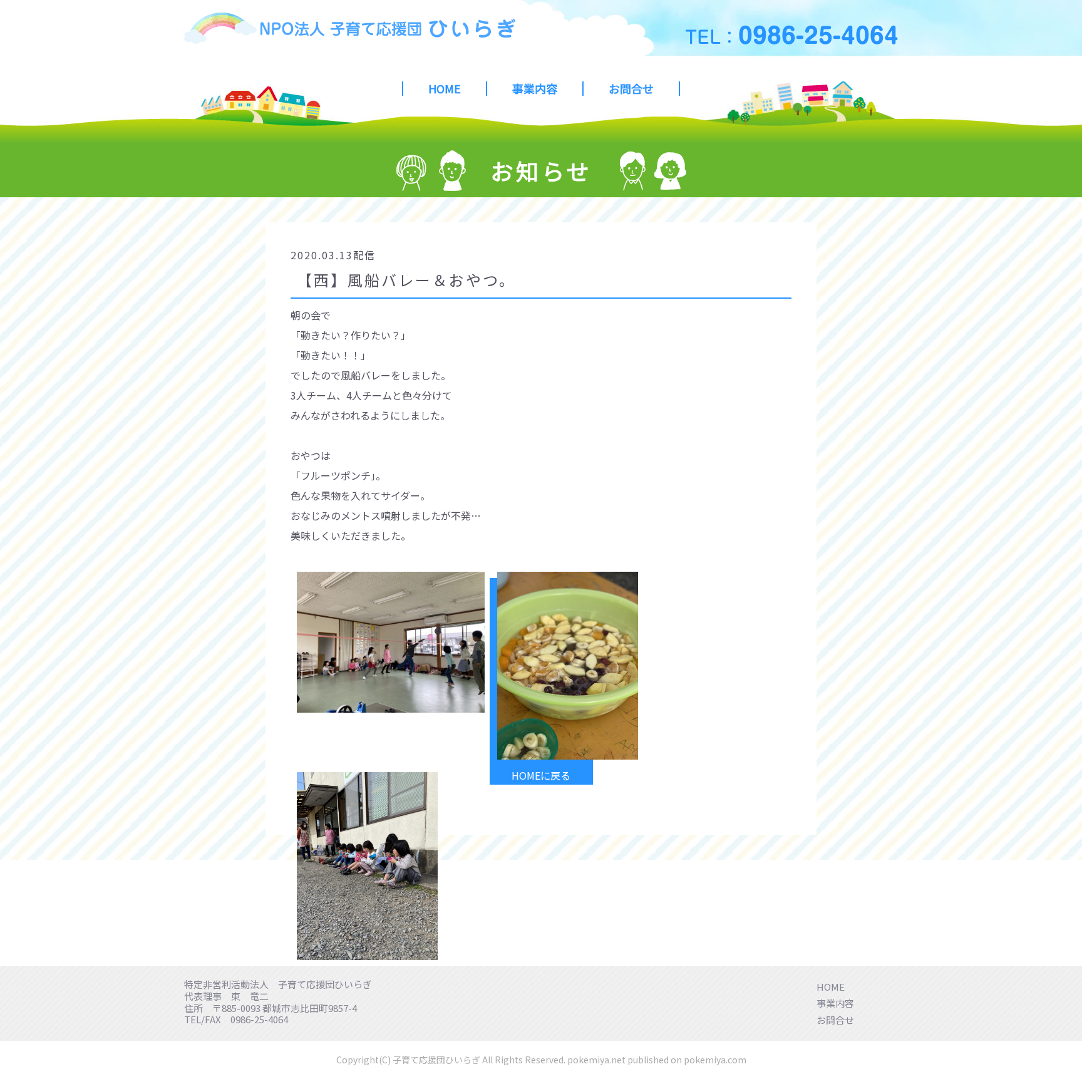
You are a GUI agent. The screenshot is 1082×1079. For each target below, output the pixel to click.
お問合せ (631, 88)
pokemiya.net (596, 1059)
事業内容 (534, 88)
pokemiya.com (715, 1059)
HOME (444, 88)
